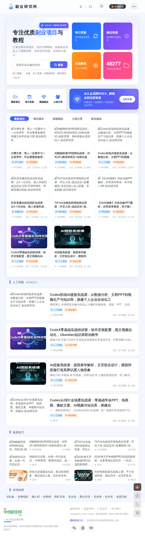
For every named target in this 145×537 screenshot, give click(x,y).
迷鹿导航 (121, 496)
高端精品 (58, 118)
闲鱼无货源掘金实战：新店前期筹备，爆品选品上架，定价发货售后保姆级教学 (49, 475)
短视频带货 (49, 73)
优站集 (10, 496)
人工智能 (106, 161)
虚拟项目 (61, 73)
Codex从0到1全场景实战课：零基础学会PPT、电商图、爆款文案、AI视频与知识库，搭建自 (89, 402)
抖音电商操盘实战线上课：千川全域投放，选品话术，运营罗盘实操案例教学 (114, 475)
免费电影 (23, 496)
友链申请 (75, 508)
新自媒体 (96, 118)
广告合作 (102, 508)
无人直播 (37, 73)
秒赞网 (47, 496)
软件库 (109, 496)
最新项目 (19, 118)
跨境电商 (77, 161)
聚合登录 (85, 496)
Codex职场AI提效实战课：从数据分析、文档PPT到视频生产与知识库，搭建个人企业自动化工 (115, 158)
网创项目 (33, 161)
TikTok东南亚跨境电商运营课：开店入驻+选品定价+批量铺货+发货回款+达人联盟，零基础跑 (71, 208)
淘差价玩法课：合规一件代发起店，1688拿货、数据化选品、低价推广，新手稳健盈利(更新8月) (49, 460)
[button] (104, 99)
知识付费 (33, 261)
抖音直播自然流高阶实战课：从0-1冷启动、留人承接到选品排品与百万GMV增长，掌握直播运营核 (29, 208)
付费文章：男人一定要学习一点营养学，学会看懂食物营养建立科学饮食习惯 (28, 157)
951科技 (115, 513)
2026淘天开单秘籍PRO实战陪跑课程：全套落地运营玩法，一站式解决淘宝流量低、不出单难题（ (114, 460)
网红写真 (59, 496)
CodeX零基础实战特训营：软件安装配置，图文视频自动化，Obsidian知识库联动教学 (28, 256)
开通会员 (119, 6)
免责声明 (88, 508)
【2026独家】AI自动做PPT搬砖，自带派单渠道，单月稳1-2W (115, 206)
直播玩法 (19, 211)
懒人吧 (36, 496)
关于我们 (116, 508)
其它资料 (19, 161)
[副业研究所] (13, 511)
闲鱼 (28, 73)
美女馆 (72, 496)
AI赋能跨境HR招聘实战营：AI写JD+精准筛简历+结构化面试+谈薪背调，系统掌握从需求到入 (72, 158)
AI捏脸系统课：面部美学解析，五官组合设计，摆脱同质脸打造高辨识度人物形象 (71, 256)
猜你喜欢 (38, 118)
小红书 (16, 77)
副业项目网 (101, 513)
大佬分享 (77, 118)
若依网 (98, 496)
